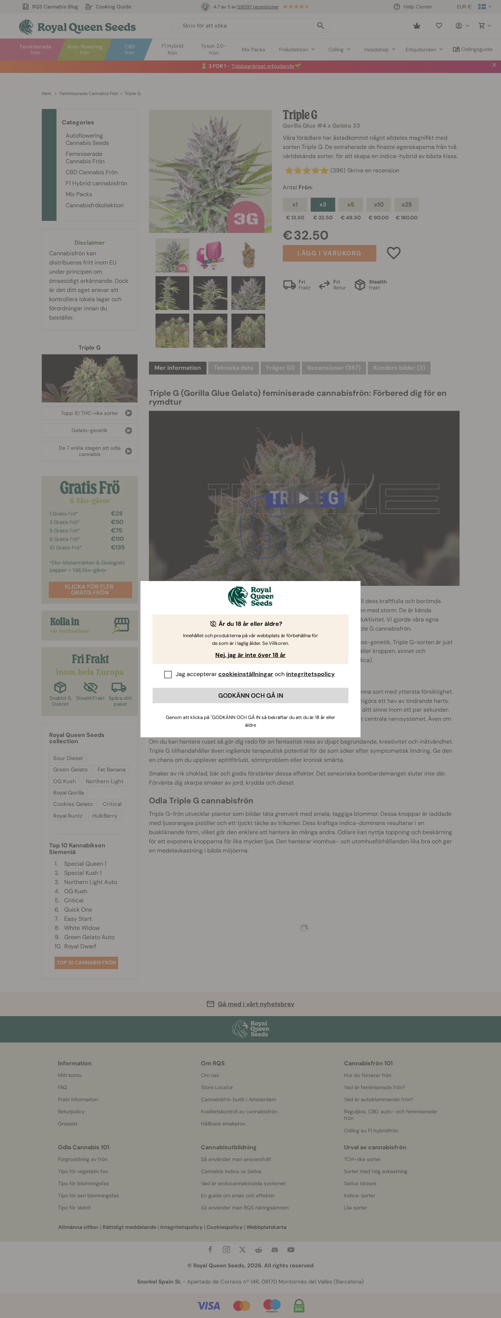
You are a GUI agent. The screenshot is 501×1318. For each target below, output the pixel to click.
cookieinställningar (245, 674)
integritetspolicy (310, 674)
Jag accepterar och (255, 674)
